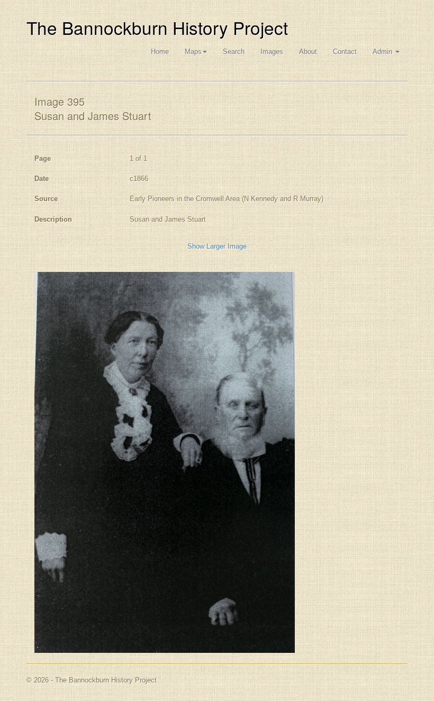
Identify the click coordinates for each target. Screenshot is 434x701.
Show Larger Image (217, 246)
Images (271, 52)
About (308, 52)
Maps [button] (193, 52)
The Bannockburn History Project (157, 27)
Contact (345, 52)
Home (160, 52)
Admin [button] (383, 52)
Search (234, 52)
